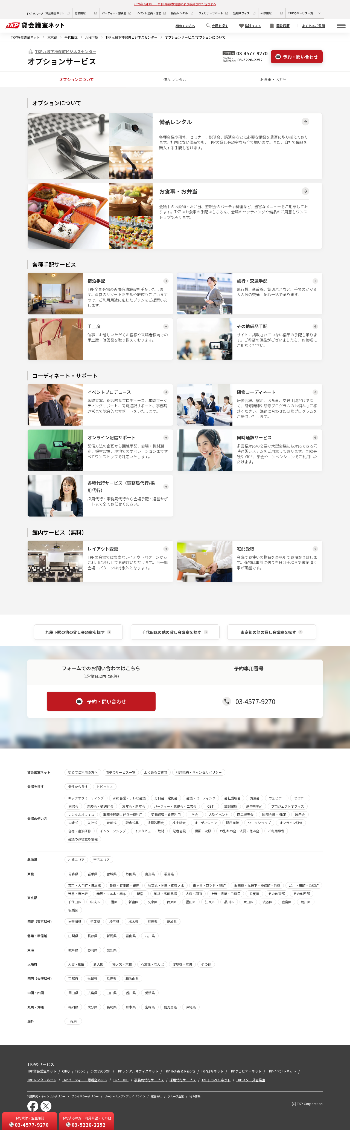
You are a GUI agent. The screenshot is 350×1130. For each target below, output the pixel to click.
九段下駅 (91, 37)
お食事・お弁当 (273, 79)
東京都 (52, 37)
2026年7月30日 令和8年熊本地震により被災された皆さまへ (175, 4)
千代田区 (71, 37)
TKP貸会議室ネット (25, 37)
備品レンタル (175, 79)
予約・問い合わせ (300, 56)
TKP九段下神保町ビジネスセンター (132, 37)
